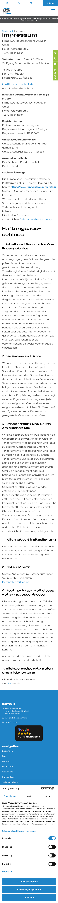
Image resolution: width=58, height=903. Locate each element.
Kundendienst (8, 777)
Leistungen (7, 751)
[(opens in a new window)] (55, 52)
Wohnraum (7, 772)
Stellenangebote (10, 782)
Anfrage (50, 3)
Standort (7, 3)
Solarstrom (7, 766)
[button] (29, 733)
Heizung (6, 761)
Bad (4, 756)
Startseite (6, 31)
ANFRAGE (55, 73)
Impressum (19, 31)
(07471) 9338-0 (19, 3)
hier (8, 683)
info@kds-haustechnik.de (31, 3)
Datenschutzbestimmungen (37, 219)
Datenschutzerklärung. (16, 582)
